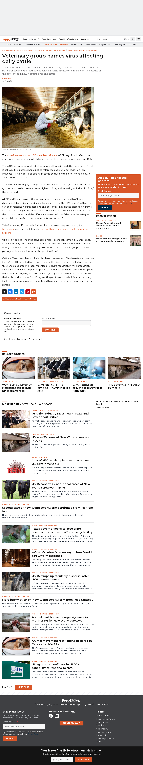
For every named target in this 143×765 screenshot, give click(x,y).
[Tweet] (22, 291)
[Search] (132, 39)
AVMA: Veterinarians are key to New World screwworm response (62, 554)
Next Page (23, 687)
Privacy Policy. (128, 203)
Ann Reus (6, 78)
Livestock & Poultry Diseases (50, 50)
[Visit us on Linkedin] (57, 716)
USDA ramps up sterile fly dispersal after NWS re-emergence (60, 577)
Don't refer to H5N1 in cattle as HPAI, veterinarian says (53, 388)
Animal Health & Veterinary (17, 50)
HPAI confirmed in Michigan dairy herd (124, 386)
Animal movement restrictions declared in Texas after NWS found (62, 642)
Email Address (49, 318)
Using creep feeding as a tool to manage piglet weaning (111, 240)
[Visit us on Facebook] (51, 716)
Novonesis (8, 229)
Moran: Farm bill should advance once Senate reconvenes (108, 225)
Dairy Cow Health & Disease (82, 50)
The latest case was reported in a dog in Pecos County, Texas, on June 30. (61, 445)
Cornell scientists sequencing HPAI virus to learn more (87, 388)
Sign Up (105, 208)
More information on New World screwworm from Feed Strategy (47, 599)
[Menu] (138, 39)
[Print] (4, 291)
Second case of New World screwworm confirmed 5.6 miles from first (47, 509)
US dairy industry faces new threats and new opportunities (60, 415)
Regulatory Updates (106, 220)
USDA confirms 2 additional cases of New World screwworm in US (61, 485)
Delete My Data (71, 723)
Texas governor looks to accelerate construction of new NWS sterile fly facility (62, 530)
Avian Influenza (9, 382)
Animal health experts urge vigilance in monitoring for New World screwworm (60, 618)
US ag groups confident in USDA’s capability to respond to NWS (56, 666)
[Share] (10, 291)
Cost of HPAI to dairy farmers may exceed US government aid (61, 462)
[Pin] (27, 291)
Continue (83, 760)
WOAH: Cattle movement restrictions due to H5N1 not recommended (17, 388)
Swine (99, 236)
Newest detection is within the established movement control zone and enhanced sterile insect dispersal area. (42, 516)
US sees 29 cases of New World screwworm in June (62, 439)
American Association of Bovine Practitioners (32, 155)
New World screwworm (43, 434)
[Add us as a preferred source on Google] (33, 291)
